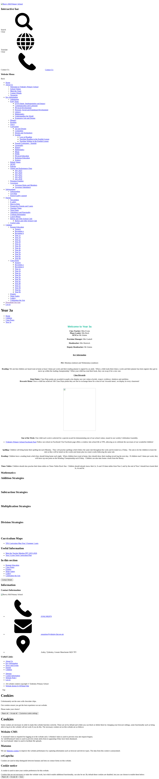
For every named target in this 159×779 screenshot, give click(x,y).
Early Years (14, 101)
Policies (13, 166)
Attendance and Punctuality (20, 212)
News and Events (12, 665)
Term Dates (14, 210)
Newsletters (14, 200)
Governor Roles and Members (26, 185)
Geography (19, 145)
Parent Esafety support (18, 196)
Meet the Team (15, 91)
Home (8, 83)
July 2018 (18, 179)
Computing (19, 131)
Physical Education (22, 156)
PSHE (17, 154)
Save (21, 777)
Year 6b (18, 258)
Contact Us (49, 70)
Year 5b (18, 254)
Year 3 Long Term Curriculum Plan (19, 555)
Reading (13, 122)
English (17, 135)
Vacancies (14, 95)
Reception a (19, 231)
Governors (14, 183)
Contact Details (16, 93)
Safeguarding (10, 189)
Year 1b (18, 238)
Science (18, 160)
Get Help (13, 194)
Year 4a (17, 248)
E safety (13, 202)
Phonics (13, 120)
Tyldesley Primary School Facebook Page (21, 442)
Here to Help (15, 204)
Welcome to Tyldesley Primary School (24, 87)
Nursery (18, 229)
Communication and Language (26, 106)
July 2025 (18, 171)
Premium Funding (17, 181)
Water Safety (15, 296)
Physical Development (23, 108)
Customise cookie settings (28, 713)
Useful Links (15, 223)
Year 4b (18, 250)
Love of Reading (26, 137)
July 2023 (18, 175)
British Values (15, 162)
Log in (8, 304)
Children (9, 225)
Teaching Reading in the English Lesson (34, 139)
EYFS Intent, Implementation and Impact (30, 104)
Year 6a (17, 256)
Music (17, 152)
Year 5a (17, 252)
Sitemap (9, 674)
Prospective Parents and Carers (21, 206)
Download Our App (13, 302)
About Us (9, 85)
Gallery (13, 298)
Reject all (5, 713)
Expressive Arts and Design (25, 118)
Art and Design (20, 129)
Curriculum (14, 127)
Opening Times (16, 208)
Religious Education (22, 158)
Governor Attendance (23, 187)
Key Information (12, 97)
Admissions (14, 99)
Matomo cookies (13, 751)
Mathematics (19, 114)
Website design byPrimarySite (17, 686)
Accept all (13, 713)
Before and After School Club (21, 219)
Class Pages (14, 261)
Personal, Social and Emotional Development (31, 110)
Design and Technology (23, 133)
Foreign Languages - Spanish (25, 143)
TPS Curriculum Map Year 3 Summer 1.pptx (22, 543)
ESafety (13, 294)
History (17, 147)
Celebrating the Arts (17, 300)
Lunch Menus (15, 217)
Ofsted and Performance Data (21, 168)
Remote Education (17, 227)
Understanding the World (24, 116)
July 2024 (18, 173)
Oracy (12, 124)
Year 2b (18, 242)
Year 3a (17, 244)
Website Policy (11, 678)
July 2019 (18, 177)
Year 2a (17, 240)
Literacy (18, 112)
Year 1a (17, 235)
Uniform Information (18, 214)
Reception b (19, 233)
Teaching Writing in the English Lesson (34, 141)
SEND (12, 164)
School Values (15, 89)
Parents (8, 198)
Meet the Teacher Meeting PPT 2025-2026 (21, 553)
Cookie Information (13, 676)
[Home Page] (12, 4)
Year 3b (18, 246)
